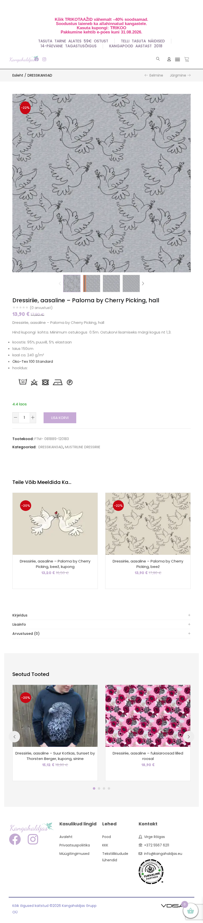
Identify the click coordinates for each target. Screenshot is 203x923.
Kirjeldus (19, 615)
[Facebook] (36, 59)
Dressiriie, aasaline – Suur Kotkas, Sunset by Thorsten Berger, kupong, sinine (55, 756)
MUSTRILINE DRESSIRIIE (82, 447)
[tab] (101, 615)
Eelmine (156, 75)
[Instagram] (44, 59)
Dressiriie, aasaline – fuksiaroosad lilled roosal (148, 756)
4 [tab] (109, 788)
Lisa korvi (60, 417)
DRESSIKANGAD (39, 75)
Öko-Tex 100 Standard (32, 361)
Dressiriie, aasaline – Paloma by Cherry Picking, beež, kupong (55, 564)
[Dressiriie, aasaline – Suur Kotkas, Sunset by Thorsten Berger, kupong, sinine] (55, 715)
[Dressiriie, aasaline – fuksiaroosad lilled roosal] (147, 715)
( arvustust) (41, 307)
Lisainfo (19, 624)
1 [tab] (94, 788)
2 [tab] (99, 788)
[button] (177, 59)
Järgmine (178, 75)
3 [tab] (104, 788)
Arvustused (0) (26, 633)
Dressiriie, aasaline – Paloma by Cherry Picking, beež (148, 564)
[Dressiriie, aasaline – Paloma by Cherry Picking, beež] (147, 523)
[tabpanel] (55, 733)
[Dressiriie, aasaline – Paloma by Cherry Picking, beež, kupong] (55, 523)
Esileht (17, 75)
